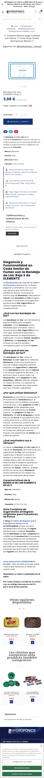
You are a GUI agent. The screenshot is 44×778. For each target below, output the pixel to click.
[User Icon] (35, 12)
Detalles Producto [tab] (22, 254)
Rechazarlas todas (22, 768)
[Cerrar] (41, 746)
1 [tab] (21, 87)
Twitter (11, 131)
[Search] (39, 19)
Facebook (5, 131)
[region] (22, 760)
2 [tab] (23, 87)
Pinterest (16, 131)
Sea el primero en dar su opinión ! (18, 719)
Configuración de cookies (22, 762)
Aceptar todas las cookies (22, 774)
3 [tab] (25, 87)
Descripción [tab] (22, 246)
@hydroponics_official (29, 46)
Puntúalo (12, 233)
